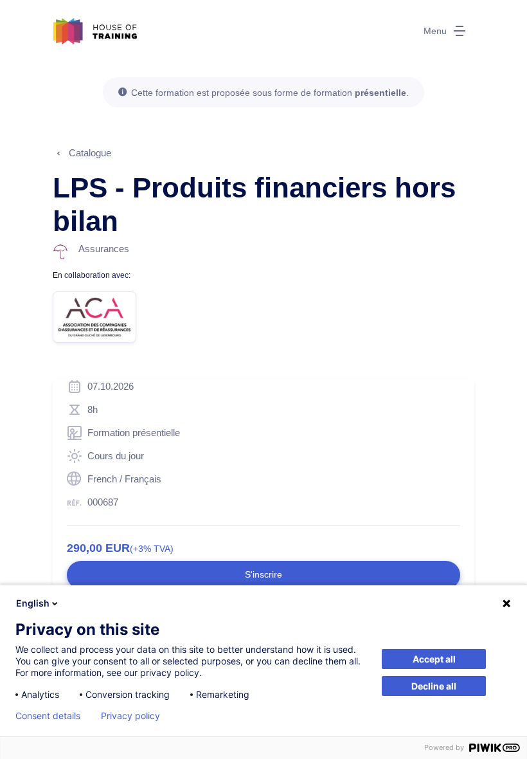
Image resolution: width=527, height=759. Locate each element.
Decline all (433, 686)
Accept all (434, 659)
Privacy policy (130, 716)
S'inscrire (263, 574)
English (32, 603)
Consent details (47, 716)
